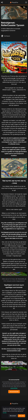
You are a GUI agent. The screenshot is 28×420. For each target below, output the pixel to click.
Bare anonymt (13, 415)
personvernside (13, 388)
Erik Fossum (7, 36)
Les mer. (5, 412)
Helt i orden (21, 415)
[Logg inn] (2, 2)
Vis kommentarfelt (14, 391)
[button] (14, 386)
